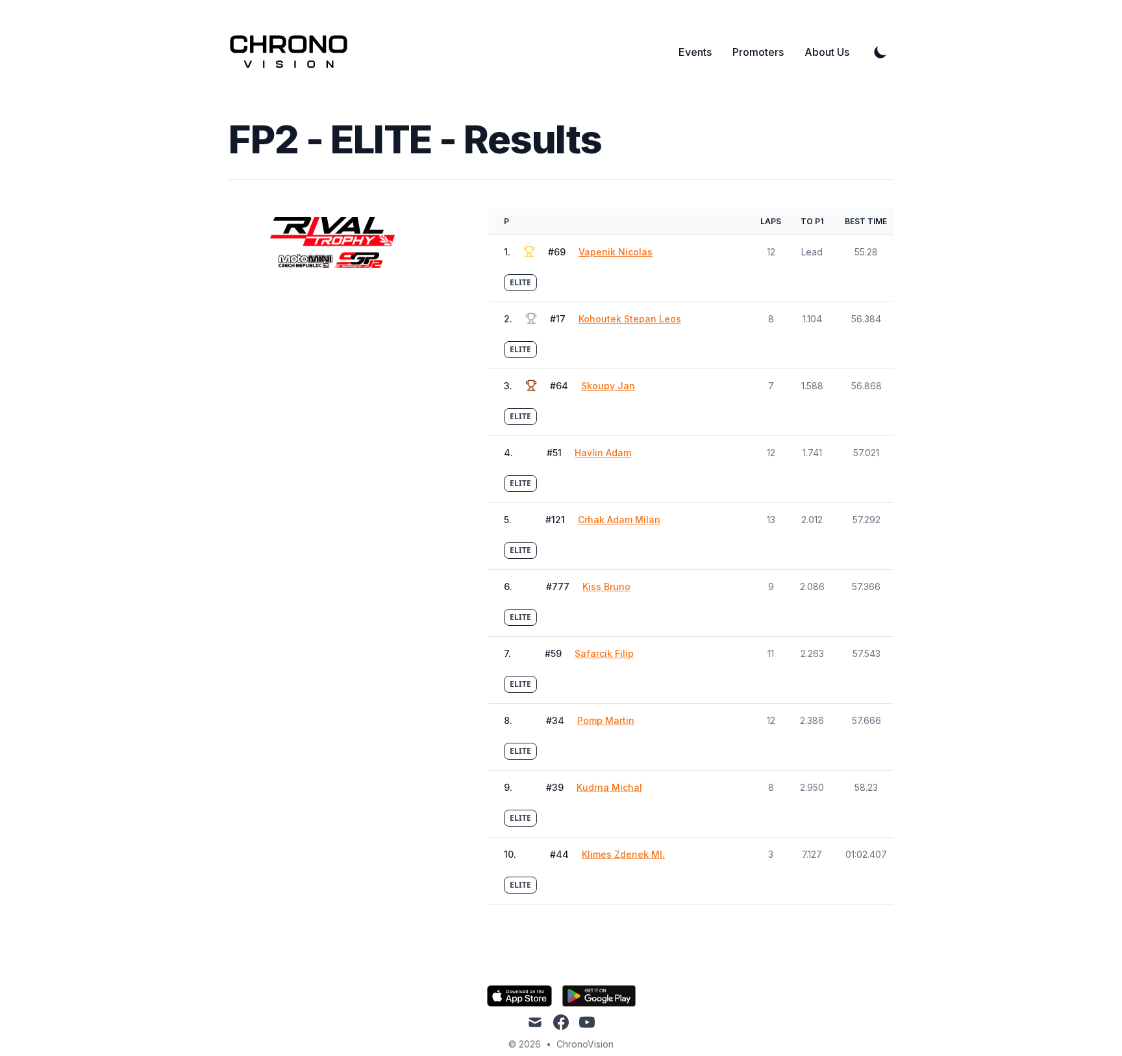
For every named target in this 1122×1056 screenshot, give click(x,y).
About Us (826, 51)
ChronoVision (585, 1044)
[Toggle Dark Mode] (880, 52)
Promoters (758, 51)
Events (695, 51)
